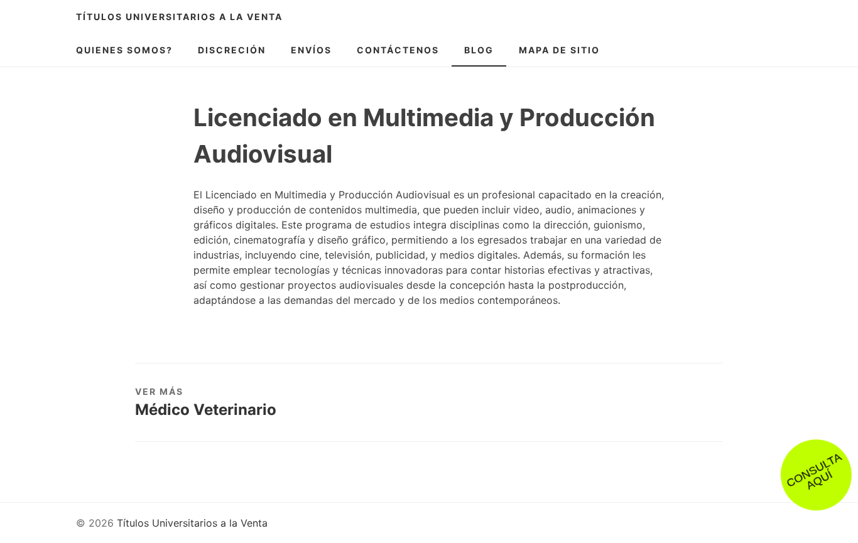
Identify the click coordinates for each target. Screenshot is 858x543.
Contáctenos (398, 50)
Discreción (232, 50)
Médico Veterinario (205, 410)
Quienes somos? (124, 50)
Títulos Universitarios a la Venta (179, 16)
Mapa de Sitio (559, 50)
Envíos (311, 50)
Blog (479, 50)
